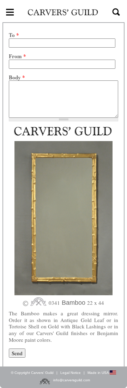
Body (17, 77)
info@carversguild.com (71, 380)
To (14, 35)
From (17, 56)
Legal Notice (70, 373)
